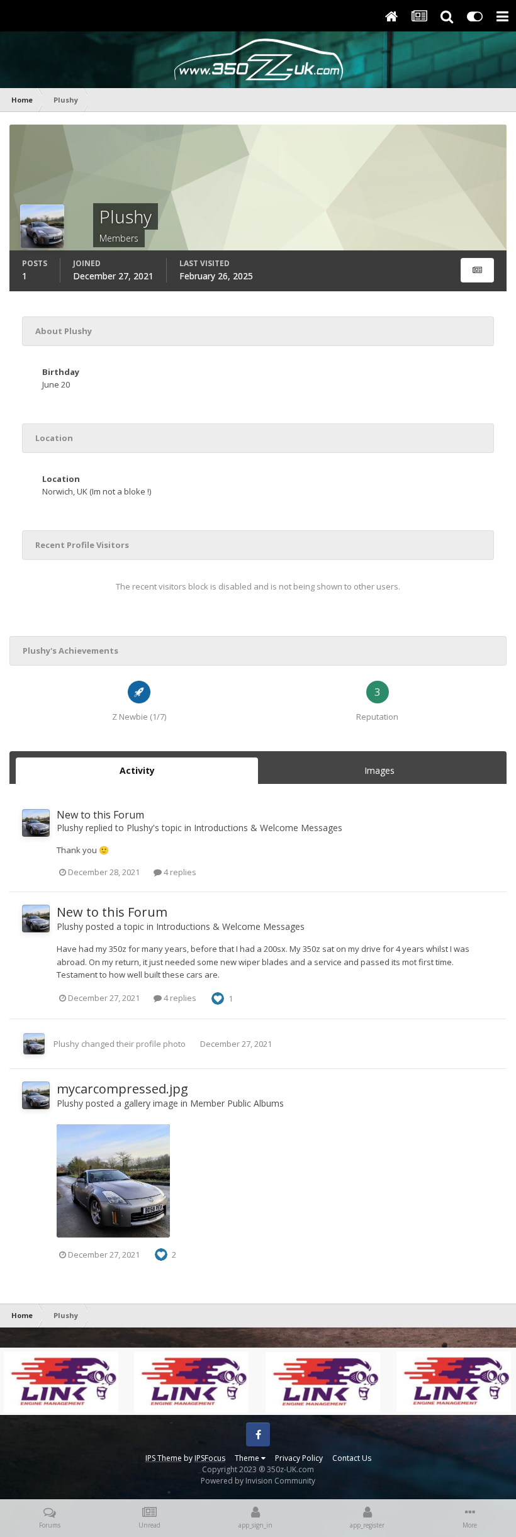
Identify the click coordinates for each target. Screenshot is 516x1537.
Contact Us (351, 1458)
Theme (248, 1458)
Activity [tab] (137, 770)
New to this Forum (100, 815)
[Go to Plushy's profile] (36, 823)
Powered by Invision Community (258, 1480)
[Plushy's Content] (477, 270)
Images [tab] (379, 770)
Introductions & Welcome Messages (268, 828)
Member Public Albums (237, 1103)
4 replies (179, 872)
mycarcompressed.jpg (122, 1088)
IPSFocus (209, 1458)
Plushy (70, 828)
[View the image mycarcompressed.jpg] (113, 1181)
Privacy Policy (299, 1458)
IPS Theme (163, 1458)
